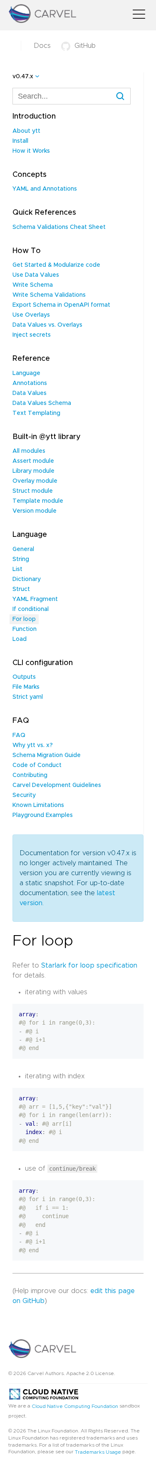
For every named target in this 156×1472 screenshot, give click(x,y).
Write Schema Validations (49, 295)
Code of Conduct (37, 765)
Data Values (29, 393)
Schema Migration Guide (46, 755)
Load (19, 639)
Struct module (32, 491)
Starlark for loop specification (89, 965)
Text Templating (36, 413)
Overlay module (34, 481)
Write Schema (32, 285)
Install (20, 141)
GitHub (85, 45)
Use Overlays (31, 315)
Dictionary (26, 579)
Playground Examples (42, 815)
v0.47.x (22, 76)
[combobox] (71, 96)
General (23, 549)
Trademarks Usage (98, 1452)
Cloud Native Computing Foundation (75, 1405)
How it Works (31, 151)
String (20, 559)
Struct (21, 589)
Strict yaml (27, 697)
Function (24, 629)
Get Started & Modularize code (56, 265)
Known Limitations (38, 805)
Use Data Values (35, 275)
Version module (34, 511)
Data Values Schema (41, 403)
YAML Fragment (35, 599)
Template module (37, 501)
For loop (24, 619)
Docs (42, 45)
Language (26, 373)
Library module (33, 471)
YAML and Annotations (44, 189)
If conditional (30, 609)
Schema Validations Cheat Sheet (59, 227)
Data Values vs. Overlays (47, 325)
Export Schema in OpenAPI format (61, 305)
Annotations (29, 383)
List (17, 569)
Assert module (33, 461)
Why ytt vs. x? (32, 745)
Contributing (29, 775)
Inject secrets (31, 335)
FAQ (18, 735)
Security (24, 795)
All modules (28, 451)
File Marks (26, 687)
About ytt (26, 131)
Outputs (24, 677)
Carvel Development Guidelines (56, 785)
